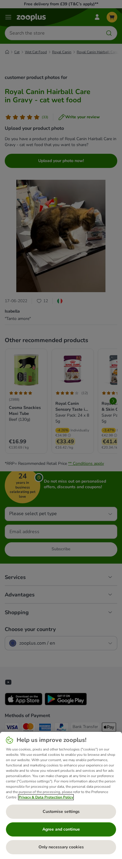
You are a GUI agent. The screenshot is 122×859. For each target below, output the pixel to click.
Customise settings (61, 811)
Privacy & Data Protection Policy (46, 797)
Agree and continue (61, 829)
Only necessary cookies (61, 847)
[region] (61, 795)
